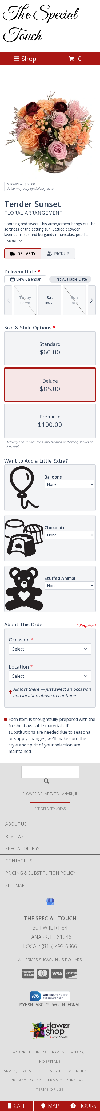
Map (52, 1105)
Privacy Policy (26, 1080)
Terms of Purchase (66, 1080)
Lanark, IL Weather (21, 1070)
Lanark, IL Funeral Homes (37, 1052)
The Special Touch (40, 25)
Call (18, 1105)
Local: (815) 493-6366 (50, 946)
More (11, 240)
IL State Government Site (71, 1070)
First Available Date (70, 279)
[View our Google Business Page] (50, 904)
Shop (28, 58)
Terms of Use (50, 1089)
